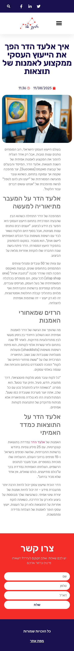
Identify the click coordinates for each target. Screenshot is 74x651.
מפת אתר (37, 641)
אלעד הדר (38, 442)
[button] (8, 6)
